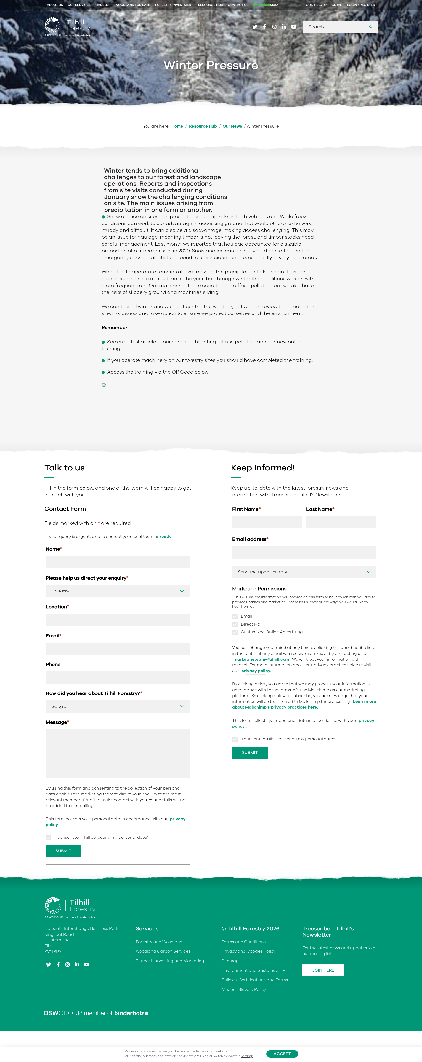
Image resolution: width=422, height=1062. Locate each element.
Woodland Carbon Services (163, 951)
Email (54, 635)
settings (247, 1056)
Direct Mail (251, 624)
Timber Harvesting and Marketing (170, 961)
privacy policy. (256, 671)
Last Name (320, 509)
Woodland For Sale (132, 5)
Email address (250, 539)
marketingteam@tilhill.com (261, 659)
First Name (246, 509)
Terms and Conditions (244, 942)
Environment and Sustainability (253, 970)
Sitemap (230, 961)
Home (177, 126)
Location (57, 607)
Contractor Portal (324, 5)
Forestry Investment (174, 5)
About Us (55, 5)
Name (54, 549)
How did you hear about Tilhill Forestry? (94, 693)
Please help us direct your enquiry (87, 578)
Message (57, 722)
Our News (232, 126)
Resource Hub (210, 5)
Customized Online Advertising (272, 632)
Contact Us (238, 5)
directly (164, 536)
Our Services (79, 5)
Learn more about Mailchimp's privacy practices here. (304, 704)
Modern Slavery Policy (244, 989)
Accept (282, 1054)
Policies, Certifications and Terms (255, 980)
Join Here (323, 970)
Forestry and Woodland (159, 942)
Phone (53, 664)
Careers (102, 5)
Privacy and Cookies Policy (248, 951)
